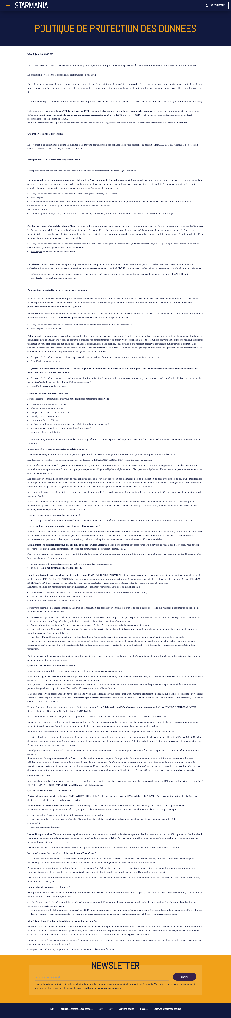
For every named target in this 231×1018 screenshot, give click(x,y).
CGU (101, 1008)
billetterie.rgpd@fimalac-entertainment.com (128, 707)
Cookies (144, 1008)
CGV (111, 1008)
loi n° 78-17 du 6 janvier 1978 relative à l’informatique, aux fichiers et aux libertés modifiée (105, 111)
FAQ (52, 1008)
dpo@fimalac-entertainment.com (86, 785)
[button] (215, 5)
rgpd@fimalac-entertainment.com (64, 567)
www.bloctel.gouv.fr (184, 770)
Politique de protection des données (76, 1008)
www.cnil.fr (181, 122)
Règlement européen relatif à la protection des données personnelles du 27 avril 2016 (77, 115)
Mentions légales (126, 1008)
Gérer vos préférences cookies (76, 317)
